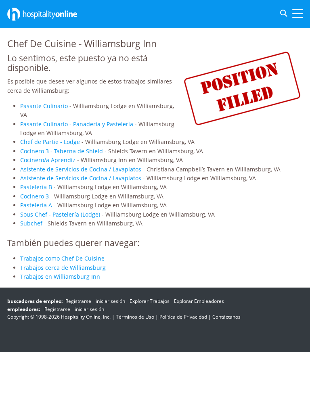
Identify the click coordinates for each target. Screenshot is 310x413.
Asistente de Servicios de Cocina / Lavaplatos (80, 169)
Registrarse (78, 301)
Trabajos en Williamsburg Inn (60, 276)
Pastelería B (36, 187)
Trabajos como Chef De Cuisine (62, 258)
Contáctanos (226, 316)
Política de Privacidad (183, 316)
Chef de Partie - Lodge (50, 142)
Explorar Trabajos (150, 301)
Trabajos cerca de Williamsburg (63, 267)
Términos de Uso (135, 316)
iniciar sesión (110, 301)
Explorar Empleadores (199, 301)
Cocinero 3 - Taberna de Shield (61, 151)
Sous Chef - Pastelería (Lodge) (60, 214)
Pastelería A (36, 205)
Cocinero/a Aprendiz (47, 160)
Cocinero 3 (34, 196)
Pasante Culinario (44, 106)
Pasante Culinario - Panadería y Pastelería (76, 124)
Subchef (31, 223)
